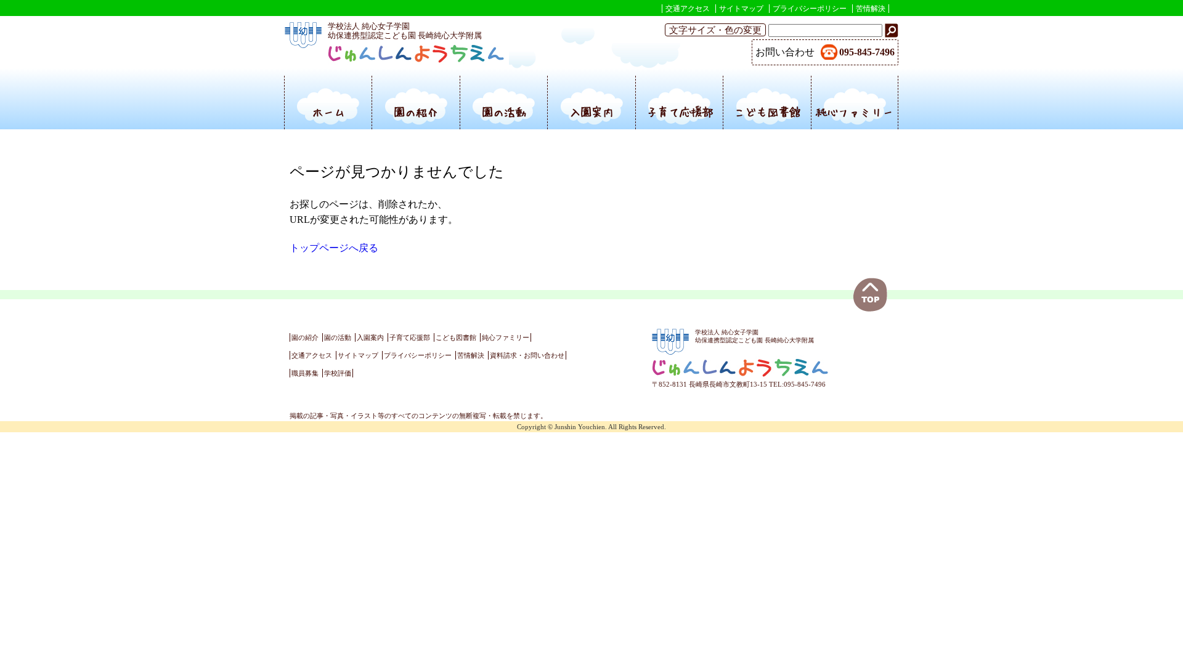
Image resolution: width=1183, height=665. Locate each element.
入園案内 (591, 112)
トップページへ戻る (334, 248)
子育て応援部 (679, 112)
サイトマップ (741, 8)
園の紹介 (416, 112)
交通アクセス (687, 8)
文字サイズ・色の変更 (715, 30)
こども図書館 (767, 112)
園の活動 (504, 112)
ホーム (328, 112)
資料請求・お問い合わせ (527, 355)
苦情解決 (870, 8)
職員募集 (305, 373)
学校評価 (337, 373)
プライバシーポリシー (810, 8)
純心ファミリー (854, 112)
